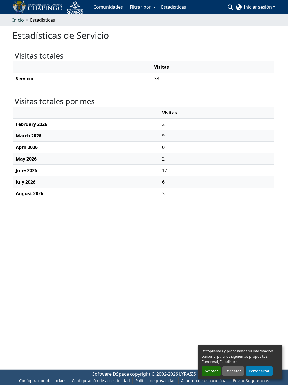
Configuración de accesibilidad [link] (101, 380)
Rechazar (233, 370)
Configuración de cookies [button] (42, 380)
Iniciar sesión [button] (258, 7)
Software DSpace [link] (110, 374)
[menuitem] (142, 7)
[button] (50, 7)
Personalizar (259, 370)
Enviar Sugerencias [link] (251, 380)
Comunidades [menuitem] (108, 7)
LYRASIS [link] (187, 374)
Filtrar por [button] (140, 7)
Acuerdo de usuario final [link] (204, 380)
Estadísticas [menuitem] (173, 7)
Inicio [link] (18, 20)
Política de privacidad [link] (155, 380)
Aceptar (211, 370)
